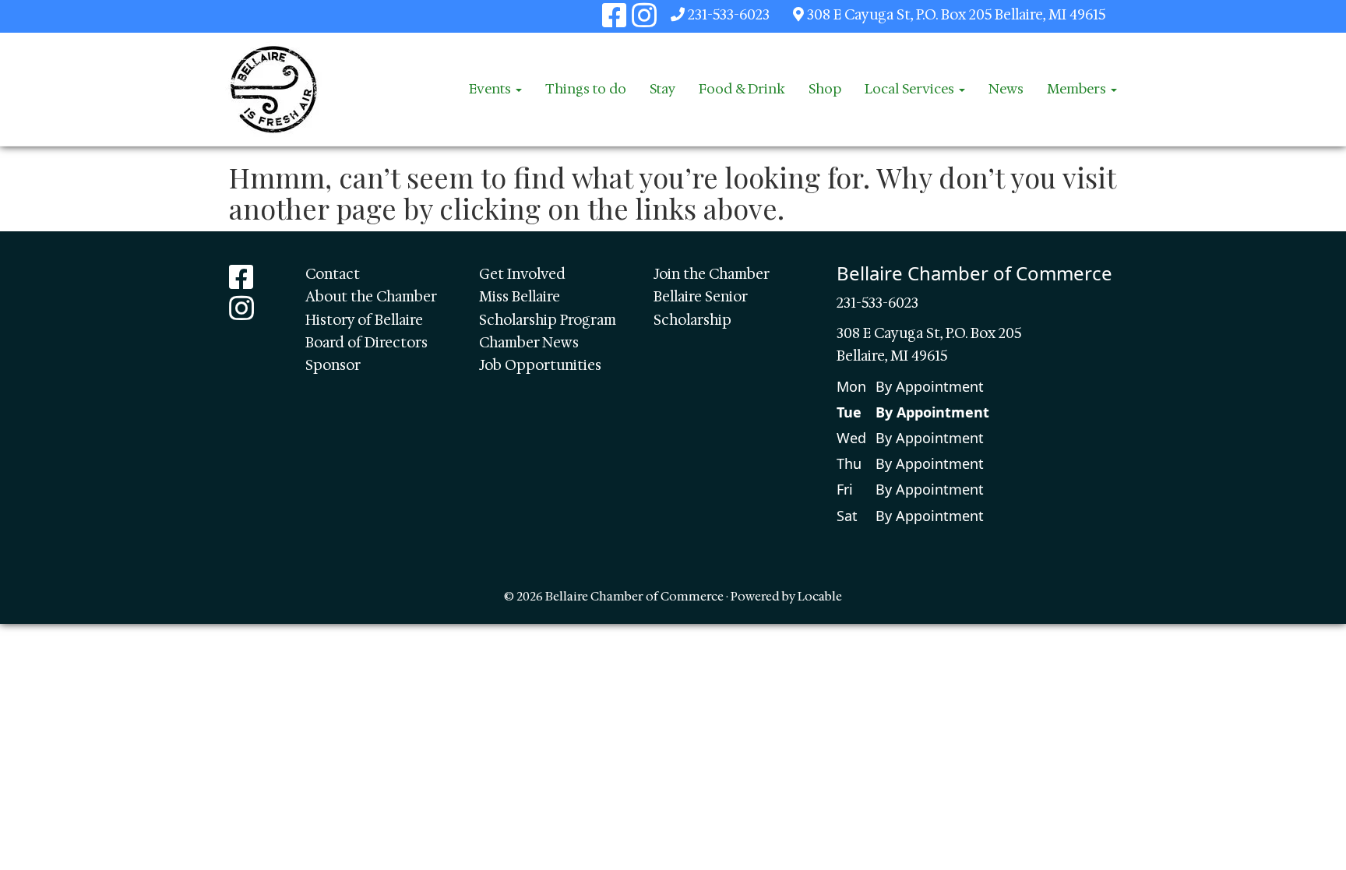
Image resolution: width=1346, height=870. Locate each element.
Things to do (585, 88)
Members (1078, 88)
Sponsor (333, 365)
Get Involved (522, 274)
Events (491, 88)
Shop (825, 88)
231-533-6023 (729, 14)
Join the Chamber (712, 274)
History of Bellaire (364, 320)
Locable (820, 596)
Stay (662, 88)
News (1006, 88)
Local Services (911, 88)
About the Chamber (371, 296)
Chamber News (529, 342)
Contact (332, 274)
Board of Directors (366, 342)
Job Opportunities (540, 365)
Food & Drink (742, 88)
